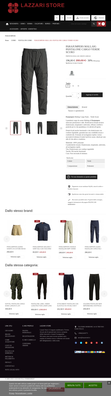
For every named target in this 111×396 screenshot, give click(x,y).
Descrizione (73, 107)
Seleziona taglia (15, 257)
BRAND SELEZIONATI (10, 335)
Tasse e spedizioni (76, 111)
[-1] (79, 98)
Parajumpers (70, 117)
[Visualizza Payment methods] (90, 351)
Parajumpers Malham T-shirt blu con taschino (42, 248)
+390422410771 (83, 333)
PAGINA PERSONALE (26, 331)
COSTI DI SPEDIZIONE (9, 346)
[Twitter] (81, 342)
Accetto (93, 385)
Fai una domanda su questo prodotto (83, 177)
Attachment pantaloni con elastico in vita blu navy (67, 305)
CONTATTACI (9, 366)
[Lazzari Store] (36, 8)
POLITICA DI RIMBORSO (9, 352)
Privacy (11, 393)
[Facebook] (76, 342)
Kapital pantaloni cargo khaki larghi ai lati (15, 305)
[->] (104, 239)
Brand (84, 107)
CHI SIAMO (9, 330)
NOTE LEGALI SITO (12, 370)
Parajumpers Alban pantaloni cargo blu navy (93, 248)
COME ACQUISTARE (10, 341)
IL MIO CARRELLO (29, 340)
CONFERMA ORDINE (26, 344)
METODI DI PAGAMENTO (10, 358)
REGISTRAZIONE (28, 336)
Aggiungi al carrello (92, 95)
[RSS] (86, 342)
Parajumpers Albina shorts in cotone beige (16, 248)
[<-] (6, 239)
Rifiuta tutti (73, 385)
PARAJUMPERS (10, 36)
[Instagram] (102, 342)
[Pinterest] (97, 342)
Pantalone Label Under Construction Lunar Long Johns (41, 305)
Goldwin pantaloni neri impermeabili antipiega (92, 305)
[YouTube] (91, 342)
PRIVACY (8, 362)
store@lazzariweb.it (84, 337)
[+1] (79, 93)
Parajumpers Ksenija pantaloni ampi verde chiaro (67, 248)
